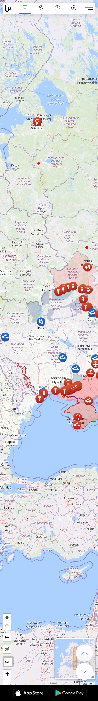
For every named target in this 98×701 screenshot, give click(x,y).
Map (41, 11)
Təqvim (57, 11)
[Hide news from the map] (7, 649)
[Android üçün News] (70, 693)
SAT (8, 662)
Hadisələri (25, 11)
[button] (89, 375)
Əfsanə (73, 11)
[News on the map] (10, 8)
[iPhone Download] (30, 693)
